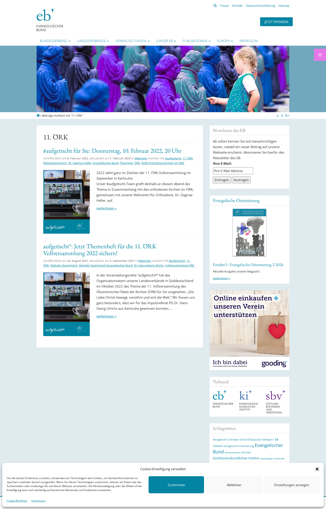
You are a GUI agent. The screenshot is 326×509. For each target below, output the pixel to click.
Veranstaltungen (131, 41)
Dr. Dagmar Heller (80, 163)
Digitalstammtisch (55, 163)
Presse (224, 6)
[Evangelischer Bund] (50, 19)
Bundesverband (54, 41)
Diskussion (254, 439)
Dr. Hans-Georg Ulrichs (149, 265)
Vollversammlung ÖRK (179, 265)
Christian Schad (237, 439)
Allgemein (140, 158)
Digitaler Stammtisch (64, 265)
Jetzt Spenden (276, 22)
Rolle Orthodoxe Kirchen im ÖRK (162, 163)
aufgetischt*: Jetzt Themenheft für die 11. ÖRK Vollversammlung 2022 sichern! (99, 249)
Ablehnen (234, 485)
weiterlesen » (106, 208)
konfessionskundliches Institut (236, 458)
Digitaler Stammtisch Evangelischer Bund (106, 265)
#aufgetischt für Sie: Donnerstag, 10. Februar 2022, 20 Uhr (112, 151)
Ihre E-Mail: (222, 163)
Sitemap (284, 6)
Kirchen (246, 452)
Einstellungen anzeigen (291, 485)
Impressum (38, 501)
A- (278, 116)
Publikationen (195, 41)
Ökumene (126, 163)
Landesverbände (92, 41)
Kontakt (237, 6)
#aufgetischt (173, 158)
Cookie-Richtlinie (17, 501)
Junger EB (165, 41)
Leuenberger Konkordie (272, 458)
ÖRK (137, 163)
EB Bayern (268, 439)
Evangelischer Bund (106, 163)
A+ (287, 115)
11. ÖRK (188, 158)
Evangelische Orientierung (236, 200)
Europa (224, 41)
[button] (317, 469)
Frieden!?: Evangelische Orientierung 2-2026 (248, 264)
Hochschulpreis (233, 452)
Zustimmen (176, 485)
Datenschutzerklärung (260, 6)
